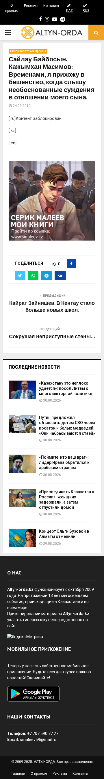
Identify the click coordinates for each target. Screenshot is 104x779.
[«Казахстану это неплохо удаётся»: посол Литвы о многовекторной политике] (22, 390)
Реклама (31, 6)
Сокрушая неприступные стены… (52, 336)
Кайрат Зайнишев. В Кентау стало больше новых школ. (52, 307)
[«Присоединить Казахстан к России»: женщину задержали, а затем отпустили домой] (22, 498)
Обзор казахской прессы (28, 51)
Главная (18, 774)
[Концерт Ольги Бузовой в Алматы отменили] (22, 538)
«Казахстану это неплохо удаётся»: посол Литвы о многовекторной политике (65, 388)
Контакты (51, 6)
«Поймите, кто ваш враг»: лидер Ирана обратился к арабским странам (64, 462)
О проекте (11, 8)
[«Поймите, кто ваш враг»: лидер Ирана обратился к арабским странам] (22, 464)
